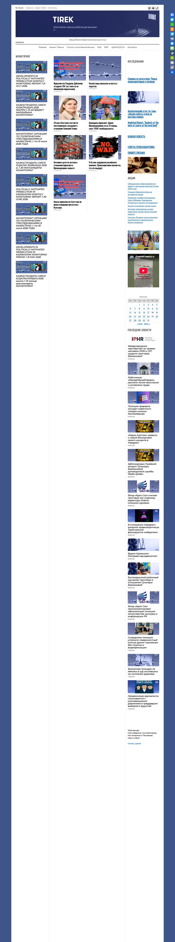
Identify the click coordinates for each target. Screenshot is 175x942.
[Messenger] (172, 43)
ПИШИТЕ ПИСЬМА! (136, 152)
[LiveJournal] (172, 53)
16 (144, 312)
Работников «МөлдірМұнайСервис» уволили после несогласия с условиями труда (143, 381)
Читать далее (134, 743)
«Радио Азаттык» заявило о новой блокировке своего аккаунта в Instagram (142, 439)
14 (135, 312)
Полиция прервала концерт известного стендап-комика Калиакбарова (139, 410)
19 (157, 312)
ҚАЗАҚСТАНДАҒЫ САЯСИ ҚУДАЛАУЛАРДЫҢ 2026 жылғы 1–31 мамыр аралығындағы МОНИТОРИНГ (30, 281)
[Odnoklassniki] (172, 29)
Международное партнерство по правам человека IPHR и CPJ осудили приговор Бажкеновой (141, 351)
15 (139, 312)
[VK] (172, 38)
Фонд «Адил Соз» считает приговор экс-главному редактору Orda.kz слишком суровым (142, 499)
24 (148, 316)
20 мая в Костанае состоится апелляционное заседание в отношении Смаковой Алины (66, 125)
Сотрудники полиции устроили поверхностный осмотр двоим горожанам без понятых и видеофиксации (143, 642)
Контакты (52, 8)
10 (148, 308)
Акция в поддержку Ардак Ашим (142, 206)
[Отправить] (172, 72)
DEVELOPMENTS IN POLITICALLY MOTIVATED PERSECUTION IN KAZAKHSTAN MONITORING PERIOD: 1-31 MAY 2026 (31, 252)
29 (139, 320)
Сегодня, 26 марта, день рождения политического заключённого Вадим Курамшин (143, 220)
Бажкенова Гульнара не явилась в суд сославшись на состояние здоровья (143, 671)
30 (144, 320)
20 (130, 316)
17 (148, 312)
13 (130, 312)
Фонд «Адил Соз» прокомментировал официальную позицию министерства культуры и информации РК (142, 611)
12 (157, 308)
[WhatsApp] (172, 24)
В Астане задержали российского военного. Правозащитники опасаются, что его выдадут (105, 165)
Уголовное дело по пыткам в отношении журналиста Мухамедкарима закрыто (65, 165)
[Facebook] (172, 14)
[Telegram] (172, 34)
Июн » (147, 324)
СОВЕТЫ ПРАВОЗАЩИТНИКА (141, 147)
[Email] (172, 62)
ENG (106, 47)
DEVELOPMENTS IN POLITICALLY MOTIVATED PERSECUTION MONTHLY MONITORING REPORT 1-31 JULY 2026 (30, 81)
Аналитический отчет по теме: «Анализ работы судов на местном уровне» (142, 113)
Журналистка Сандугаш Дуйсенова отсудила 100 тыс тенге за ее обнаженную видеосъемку (68, 86)
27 (130, 320)
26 (157, 316)
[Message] (172, 48)
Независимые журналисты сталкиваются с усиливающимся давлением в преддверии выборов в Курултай (143, 701)
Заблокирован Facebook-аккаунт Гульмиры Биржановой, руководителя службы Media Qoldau (142, 469)
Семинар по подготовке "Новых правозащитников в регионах (142, 80)
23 (144, 316)
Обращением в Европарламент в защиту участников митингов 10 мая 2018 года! (143, 186)
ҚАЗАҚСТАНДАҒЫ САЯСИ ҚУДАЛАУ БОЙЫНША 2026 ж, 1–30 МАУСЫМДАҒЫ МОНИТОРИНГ (31, 166)
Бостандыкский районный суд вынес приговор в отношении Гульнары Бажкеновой (143, 581)
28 (135, 320)
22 (139, 316)
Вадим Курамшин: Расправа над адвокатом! (142, 554)
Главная (29, 8)
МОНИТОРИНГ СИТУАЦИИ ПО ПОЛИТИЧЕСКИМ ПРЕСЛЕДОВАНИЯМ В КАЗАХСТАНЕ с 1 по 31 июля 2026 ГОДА (31, 139)
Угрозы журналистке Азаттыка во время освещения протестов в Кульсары (68, 204)
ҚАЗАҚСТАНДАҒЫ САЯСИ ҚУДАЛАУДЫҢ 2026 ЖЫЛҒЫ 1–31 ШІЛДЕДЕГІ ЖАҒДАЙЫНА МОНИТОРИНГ (30, 110)
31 (148, 320)
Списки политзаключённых (80, 47)
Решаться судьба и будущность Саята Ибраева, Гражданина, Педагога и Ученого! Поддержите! (143, 200)
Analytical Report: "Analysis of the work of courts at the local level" (143, 124)
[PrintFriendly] (172, 57)
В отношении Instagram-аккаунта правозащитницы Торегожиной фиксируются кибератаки (143, 528)
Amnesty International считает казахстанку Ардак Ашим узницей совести (142, 211)
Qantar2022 (117, 47)
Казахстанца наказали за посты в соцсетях (103, 85)
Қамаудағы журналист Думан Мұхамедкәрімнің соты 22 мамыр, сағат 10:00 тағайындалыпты (103, 125)
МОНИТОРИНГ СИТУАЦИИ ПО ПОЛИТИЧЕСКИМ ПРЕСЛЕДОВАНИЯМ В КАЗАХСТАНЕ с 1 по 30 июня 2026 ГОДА (31, 223)
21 (135, 316)
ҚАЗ (99, 47)
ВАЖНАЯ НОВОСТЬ (136, 136)
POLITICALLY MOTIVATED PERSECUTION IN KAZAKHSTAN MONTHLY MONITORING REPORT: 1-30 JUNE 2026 (31, 194)
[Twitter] (172, 19)
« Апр (139, 324)
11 (152, 308)
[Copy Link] (172, 67)
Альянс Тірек (39, 8)
